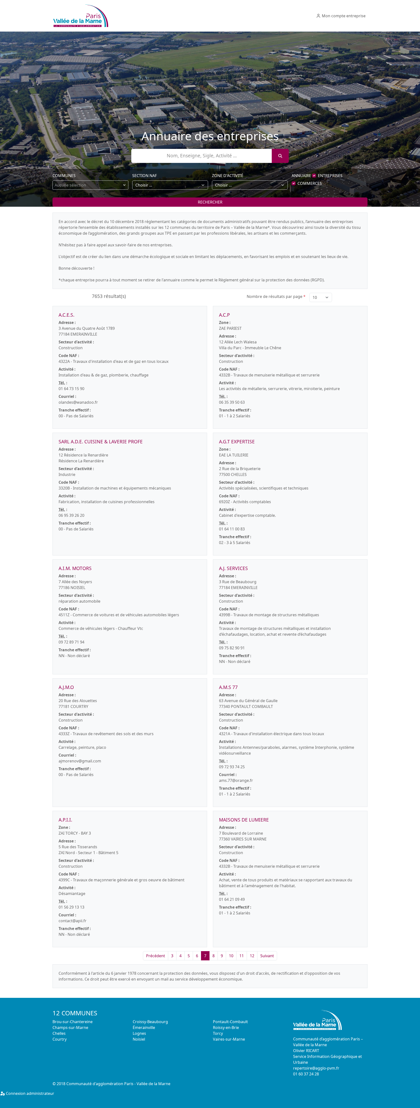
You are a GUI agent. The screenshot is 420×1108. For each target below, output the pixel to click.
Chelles (59, 1033)
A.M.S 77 (228, 687)
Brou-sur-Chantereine (72, 1021)
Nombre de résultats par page (276, 296)
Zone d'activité (227, 175)
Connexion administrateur (29, 1093)
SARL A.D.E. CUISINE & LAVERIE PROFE (101, 441)
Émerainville (144, 1027)
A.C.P (224, 315)
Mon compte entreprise (343, 15)
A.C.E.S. (66, 315)
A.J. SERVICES (233, 568)
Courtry (59, 1039)
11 (241, 955)
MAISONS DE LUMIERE (244, 819)
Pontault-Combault (230, 1021)
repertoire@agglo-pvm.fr (316, 1068)
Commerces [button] (310, 183)
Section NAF (144, 175)
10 (231, 955)
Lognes (139, 1033)
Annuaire (301, 175)
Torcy (218, 1033)
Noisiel (139, 1039)
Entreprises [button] (330, 175)
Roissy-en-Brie (226, 1027)
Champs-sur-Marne (70, 1027)
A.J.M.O (66, 687)
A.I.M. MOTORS (75, 568)
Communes (64, 175)
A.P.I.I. (65, 819)
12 (252, 955)
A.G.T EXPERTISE (237, 441)
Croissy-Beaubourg (150, 1021)
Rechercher (210, 202)
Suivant (267, 955)
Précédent (155, 955)
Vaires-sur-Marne (229, 1039)
